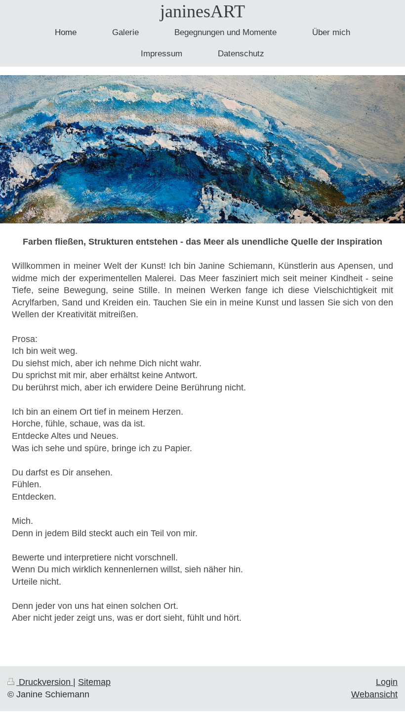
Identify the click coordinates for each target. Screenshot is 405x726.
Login (387, 682)
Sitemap (94, 682)
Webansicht (374, 694)
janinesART (202, 11)
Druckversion (44, 682)
